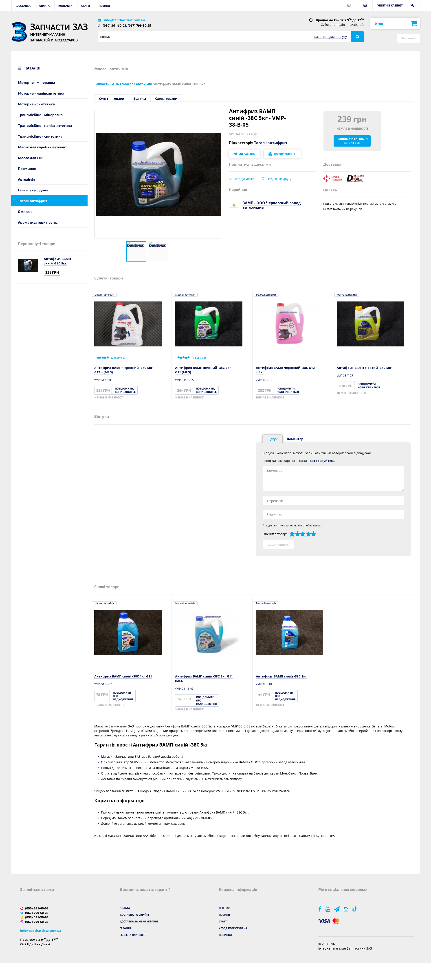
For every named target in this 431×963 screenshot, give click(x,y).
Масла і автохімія (104, 294)
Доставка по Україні (134, 914)
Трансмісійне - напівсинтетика (45, 125)
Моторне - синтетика (36, 104)
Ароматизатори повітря (38, 222)
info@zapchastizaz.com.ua (124, 20)
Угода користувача (233, 928)
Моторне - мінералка (36, 82)
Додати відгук (278, 544)
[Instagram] (346, 909)
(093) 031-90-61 (36, 917)
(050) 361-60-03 (114, 25)
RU (365, 5)
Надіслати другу (279, 179)
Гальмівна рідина (33, 190)
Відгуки (139, 98)
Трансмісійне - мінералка (40, 115)
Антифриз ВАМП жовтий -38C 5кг (364, 368)
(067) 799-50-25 (139, 25)
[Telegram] (337, 909)
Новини (104, 5)
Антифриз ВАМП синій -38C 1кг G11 (123, 676)
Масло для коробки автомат (42, 147)
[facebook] (320, 909)
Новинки (225, 934)
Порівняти (408, 38)
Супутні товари (111, 98)
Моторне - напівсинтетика (41, 93)
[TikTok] (355, 909)
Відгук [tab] (272, 439)
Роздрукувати (243, 179)
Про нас (224, 907)
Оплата (44, 5)
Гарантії (125, 928)
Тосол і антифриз (32, 201)
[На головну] (19, 32)
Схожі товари (166, 98)
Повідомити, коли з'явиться (352, 141)
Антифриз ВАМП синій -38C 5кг (57, 261)
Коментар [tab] (295, 439)
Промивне (27, 168)
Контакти (65, 5)
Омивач (25, 211)
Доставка (23, 5)
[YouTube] (328, 909)
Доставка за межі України (139, 921)
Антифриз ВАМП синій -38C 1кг (281, 676)
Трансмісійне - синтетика (40, 136)
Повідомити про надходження (123, 696)
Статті (85, 5)
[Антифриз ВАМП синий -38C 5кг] (136, 251)
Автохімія (26, 179)
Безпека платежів (132, 934)
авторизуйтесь (322, 461)
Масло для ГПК (31, 158)
